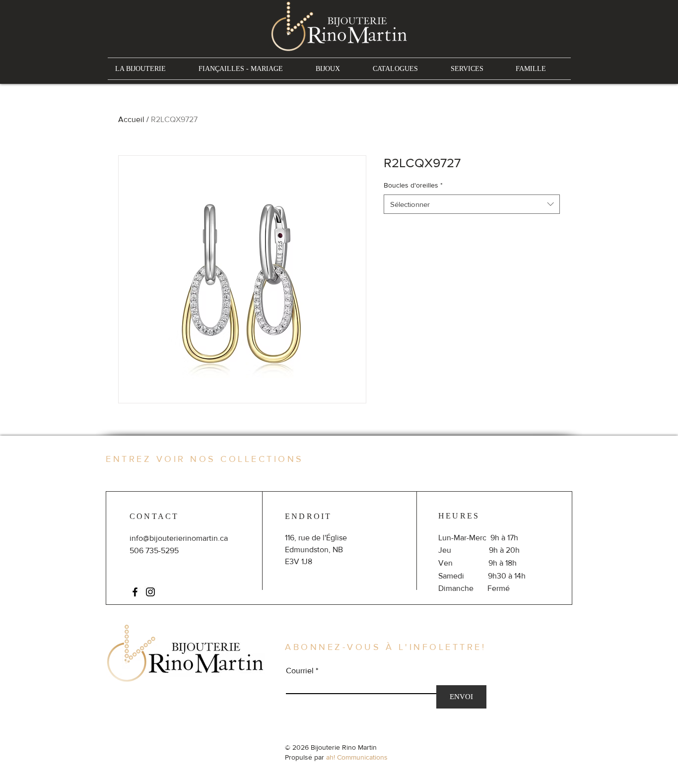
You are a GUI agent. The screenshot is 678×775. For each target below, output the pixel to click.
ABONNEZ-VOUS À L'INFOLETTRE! (385, 647)
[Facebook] (135, 592)
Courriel (300, 671)
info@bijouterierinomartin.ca (179, 538)
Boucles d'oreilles (413, 185)
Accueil (131, 119)
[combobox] (472, 204)
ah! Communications (357, 757)
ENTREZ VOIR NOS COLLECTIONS (205, 459)
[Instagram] (150, 592)
